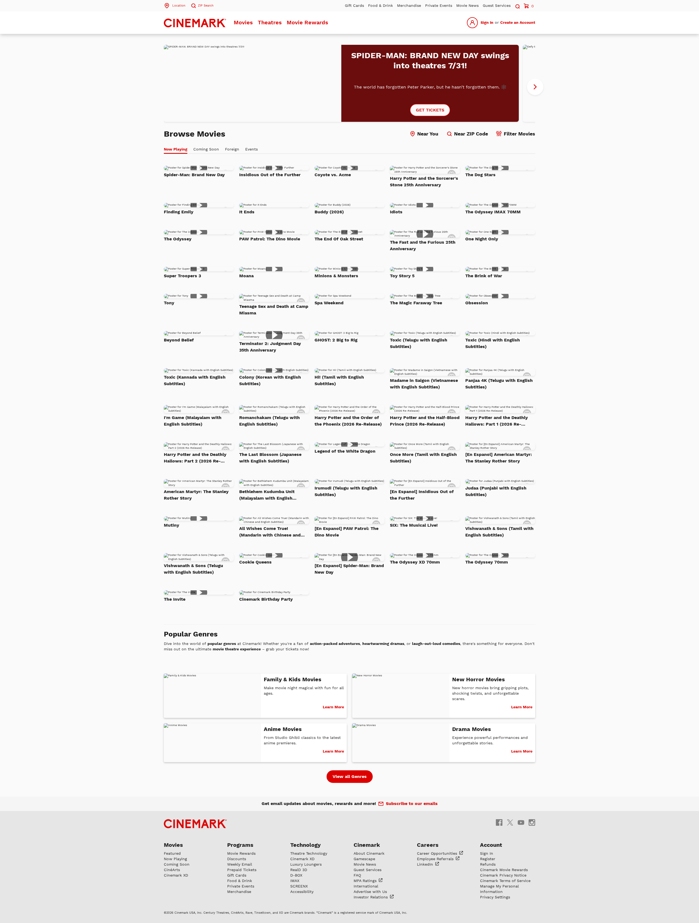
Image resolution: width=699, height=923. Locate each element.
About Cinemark (369, 853)
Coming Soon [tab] (206, 149)
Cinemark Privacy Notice (503, 875)
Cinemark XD (176, 875)
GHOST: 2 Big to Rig (336, 340)
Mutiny (171, 525)
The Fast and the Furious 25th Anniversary (422, 245)
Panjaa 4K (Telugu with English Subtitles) (499, 384)
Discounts (236, 859)
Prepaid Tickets (241, 870)
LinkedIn (425, 864)
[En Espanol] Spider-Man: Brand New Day (349, 569)
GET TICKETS (430, 110)
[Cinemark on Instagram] (532, 822)
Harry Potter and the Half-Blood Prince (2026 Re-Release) (425, 421)
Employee (436, 859)
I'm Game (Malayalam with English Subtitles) (192, 421)
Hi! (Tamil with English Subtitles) (339, 380)
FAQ (357, 875)
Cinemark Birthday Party (266, 599)
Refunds (488, 864)
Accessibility (301, 891)
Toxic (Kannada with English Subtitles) (195, 380)
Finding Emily (178, 211)
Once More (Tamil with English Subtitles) (423, 458)
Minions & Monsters (336, 275)
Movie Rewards (307, 22)
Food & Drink (380, 5)
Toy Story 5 (402, 275)
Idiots (396, 211)
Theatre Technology (308, 853)
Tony (169, 302)
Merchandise (409, 5)
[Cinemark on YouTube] (521, 822)
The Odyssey (177, 238)
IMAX (294, 880)
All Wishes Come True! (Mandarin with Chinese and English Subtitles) (270, 532)
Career (437, 853)
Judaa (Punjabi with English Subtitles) (495, 491)
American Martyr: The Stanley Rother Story (196, 495)
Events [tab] (251, 149)
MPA (366, 880)
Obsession (476, 302)
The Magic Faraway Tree (416, 302)
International (366, 886)
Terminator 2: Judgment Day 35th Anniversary (270, 347)
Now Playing (175, 859)
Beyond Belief (179, 340)
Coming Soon (176, 864)
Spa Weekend (329, 302)
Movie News (467, 5)
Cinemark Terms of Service (505, 880)
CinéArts (172, 870)
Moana (246, 275)
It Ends (246, 211)
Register (487, 859)
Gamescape (364, 859)
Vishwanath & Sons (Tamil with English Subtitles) (499, 532)
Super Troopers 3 (182, 275)
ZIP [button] (206, 5)
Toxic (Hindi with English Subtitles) (492, 343)
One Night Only (481, 238)
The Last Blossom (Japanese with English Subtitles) (270, 458)
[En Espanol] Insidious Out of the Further (422, 495)
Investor (371, 897)
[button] (517, 5)
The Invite (174, 599)
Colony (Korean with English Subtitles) (270, 380)
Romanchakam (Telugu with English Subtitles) (269, 421)
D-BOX (296, 875)
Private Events (438, 5)
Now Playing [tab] (175, 149)
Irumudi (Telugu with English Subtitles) (346, 491)
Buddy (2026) (329, 211)
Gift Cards (354, 5)
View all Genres (350, 776)
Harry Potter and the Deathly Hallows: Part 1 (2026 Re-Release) (496, 421)
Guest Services (497, 5)
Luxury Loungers (306, 864)
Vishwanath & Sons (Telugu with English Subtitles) (193, 569)
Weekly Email (239, 864)
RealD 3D (298, 870)
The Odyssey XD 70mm (415, 562)
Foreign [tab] (232, 149)
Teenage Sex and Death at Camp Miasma (273, 309)
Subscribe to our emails (412, 803)
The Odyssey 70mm (486, 562)
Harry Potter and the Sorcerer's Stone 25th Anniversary (424, 181)
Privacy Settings (495, 897)
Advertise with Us (370, 891)
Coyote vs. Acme (333, 174)
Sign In (487, 22)
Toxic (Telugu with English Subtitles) (418, 343)
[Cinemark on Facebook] (499, 822)
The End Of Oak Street (339, 238)
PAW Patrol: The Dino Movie (269, 238)
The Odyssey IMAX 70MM (493, 211)
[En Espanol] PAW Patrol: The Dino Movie (346, 532)
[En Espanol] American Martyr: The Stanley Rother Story (498, 458)
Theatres (270, 22)
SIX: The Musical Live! (414, 525)
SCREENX (299, 886)
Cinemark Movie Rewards (504, 870)
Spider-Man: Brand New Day (194, 174)
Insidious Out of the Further (270, 174)
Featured (172, 853)
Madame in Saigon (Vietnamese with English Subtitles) (424, 384)
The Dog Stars (480, 174)
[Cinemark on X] (510, 822)
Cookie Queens (255, 562)
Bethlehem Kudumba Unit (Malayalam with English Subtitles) (267, 495)
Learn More (333, 707)
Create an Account (517, 22)
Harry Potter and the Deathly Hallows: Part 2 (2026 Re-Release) (195, 458)
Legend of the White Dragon (345, 451)
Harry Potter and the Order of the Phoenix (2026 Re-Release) (348, 421)
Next (535, 87)
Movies (243, 22)
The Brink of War (483, 275)
